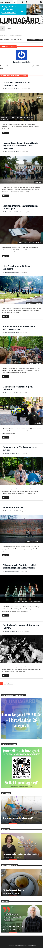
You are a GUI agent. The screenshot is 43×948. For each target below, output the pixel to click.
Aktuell (30, 303)
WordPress (32, 946)
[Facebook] (19, 2)
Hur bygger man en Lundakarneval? (18, 818)
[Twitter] (22, 2)
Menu (9, 28)
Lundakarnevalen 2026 (17, 117)
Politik (38, 243)
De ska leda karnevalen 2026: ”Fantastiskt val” (16, 84)
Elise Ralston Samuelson (11, 821)
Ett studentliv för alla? (13, 507)
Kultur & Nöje (27, 602)
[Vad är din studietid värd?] (21, 918)
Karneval (4, 117)
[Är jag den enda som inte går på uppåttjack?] (21, 846)
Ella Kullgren (8, 857)
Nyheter (30, 117)
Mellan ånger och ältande (13, 890)
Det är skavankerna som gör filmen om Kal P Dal (21, 626)
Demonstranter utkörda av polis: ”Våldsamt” (18, 388)
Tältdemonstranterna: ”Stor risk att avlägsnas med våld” (20, 328)
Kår (31, 363)
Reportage (37, 542)
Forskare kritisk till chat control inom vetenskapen (20, 207)
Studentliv (4, 119)
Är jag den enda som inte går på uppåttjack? (21, 854)
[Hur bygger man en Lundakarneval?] (21, 809)
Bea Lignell (7, 893)
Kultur (17, 602)
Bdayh (20, 946)
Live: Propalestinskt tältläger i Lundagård (17, 267)
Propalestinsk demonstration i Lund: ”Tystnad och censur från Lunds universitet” (20, 145)
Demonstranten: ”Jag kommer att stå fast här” (20, 448)
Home (1, 35)
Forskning (22, 243)
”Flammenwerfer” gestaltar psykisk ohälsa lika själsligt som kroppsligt (19, 566)
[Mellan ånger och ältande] (21, 882)
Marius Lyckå (7, 929)
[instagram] (26, 2)
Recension (37, 602)
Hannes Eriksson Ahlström (21, 62)
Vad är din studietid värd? (13, 926)
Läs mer (5, 133)
